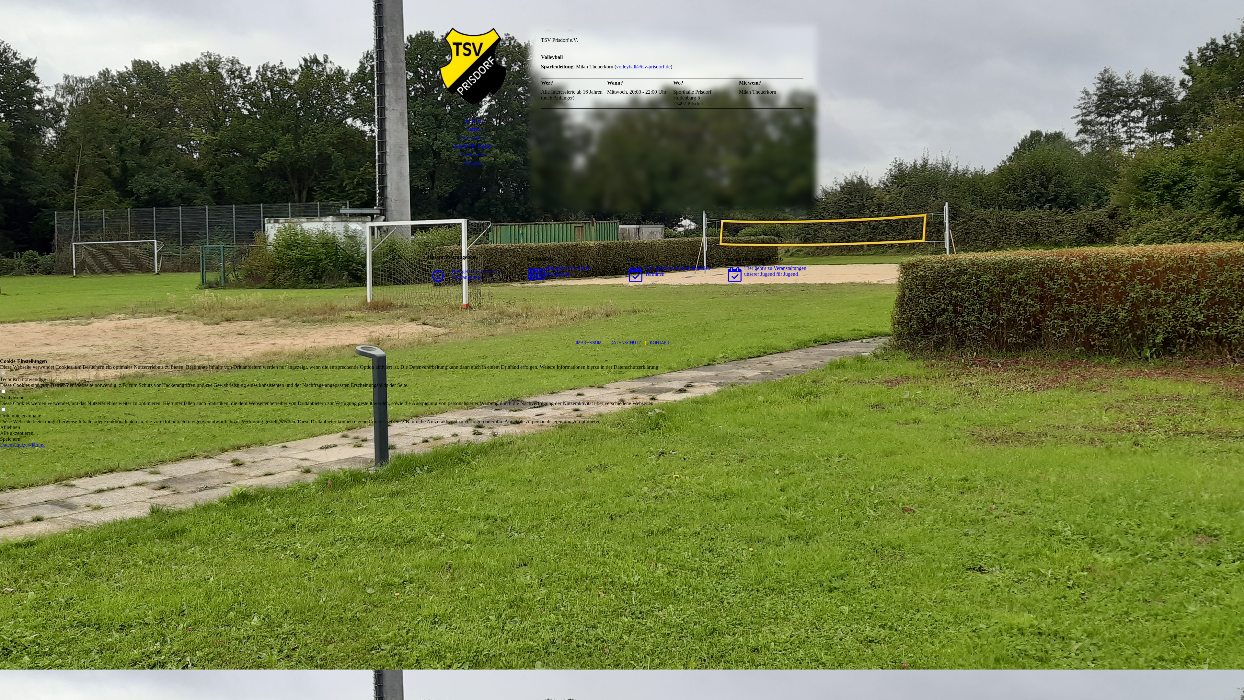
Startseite (473, 120)
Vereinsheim (473, 154)
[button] (330, 427)
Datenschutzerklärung (22, 445)
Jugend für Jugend (473, 146)
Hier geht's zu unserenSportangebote (474, 274)
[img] (473, 66)
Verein (473, 129)
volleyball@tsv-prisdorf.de (643, 66)
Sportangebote (473, 137)
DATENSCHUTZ (625, 342)
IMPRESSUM (589, 342)
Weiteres (473, 163)
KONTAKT (660, 342)
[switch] (3, 373)
